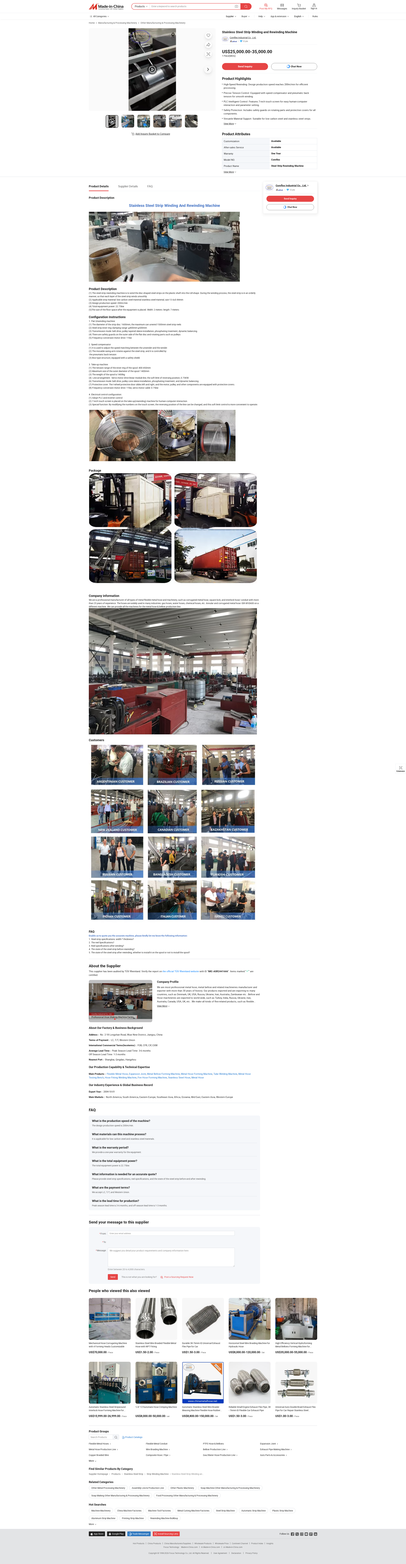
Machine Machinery (101, 1510)
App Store (96, 1533)
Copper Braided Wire (99, 1455)
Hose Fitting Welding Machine (121, 1077)
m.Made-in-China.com (210, 1547)
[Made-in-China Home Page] (106, 6)
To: (104, 1241)
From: (103, 1233)
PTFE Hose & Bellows (213, 1443)
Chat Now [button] (296, 66)
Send (112, 1276)
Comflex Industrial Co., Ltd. (243, 37)
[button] (236, 6)
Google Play (116, 1533)
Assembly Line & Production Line (148, 1487)
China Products (154, 1543)
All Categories (100, 16)
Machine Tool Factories (159, 1510)
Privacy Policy (252, 1553)
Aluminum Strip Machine (103, 1518)
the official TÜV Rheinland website (181, 971)
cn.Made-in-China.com (232, 1547)
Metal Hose (197, 1077)
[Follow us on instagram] (301, 1533)
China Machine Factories (129, 1510)
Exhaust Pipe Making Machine (275, 1449)
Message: (101, 1250)
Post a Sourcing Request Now (176, 1276)
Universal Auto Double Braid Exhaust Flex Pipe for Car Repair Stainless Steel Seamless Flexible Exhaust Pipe (295, 1410)
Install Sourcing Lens (168, 1533)
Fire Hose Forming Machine (152, 1077)
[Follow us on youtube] (306, 1533)
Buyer (244, 16)
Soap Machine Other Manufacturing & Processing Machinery (230, 1487)
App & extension (278, 16)
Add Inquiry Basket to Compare (152, 134)
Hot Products (138, 1543)
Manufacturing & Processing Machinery (117, 22)
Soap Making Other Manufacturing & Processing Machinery (120, 1495)
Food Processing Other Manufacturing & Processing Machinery (187, 1495)
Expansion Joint (137, 1073)
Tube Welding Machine (225, 1073)
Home (92, 22)
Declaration (236, 1553)
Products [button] (140, 6)
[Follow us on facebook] (292, 1533)
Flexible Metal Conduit (156, 1443)
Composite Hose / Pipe (157, 1455)
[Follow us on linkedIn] (315, 1533)
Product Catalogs (133, 1437)
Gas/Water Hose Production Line (219, 1455)
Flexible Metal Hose (117, 1073)
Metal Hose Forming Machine (196, 1073)
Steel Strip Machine (225, 1510)
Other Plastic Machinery (182, 1487)
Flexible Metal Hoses (99, 1443)
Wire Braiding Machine (157, 1449)
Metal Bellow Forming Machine (163, 1073)
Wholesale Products (203, 1543)
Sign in (314, 8)
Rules (315, 16)
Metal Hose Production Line (102, 1449)
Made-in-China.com (189, 1547)
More (91, 1524)
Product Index (257, 1543)
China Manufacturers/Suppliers (177, 1543)
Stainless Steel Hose (179, 1077)
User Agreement (220, 1553)
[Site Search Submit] (246, 6)
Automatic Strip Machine (253, 1510)
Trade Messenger (139, 1533)
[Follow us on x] (297, 1533)
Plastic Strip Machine (282, 1510)
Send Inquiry (245, 66)
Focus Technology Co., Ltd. (181, 1553)
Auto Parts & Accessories (272, 1455)
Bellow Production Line (214, 1449)
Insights (269, 1543)
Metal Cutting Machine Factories (193, 1510)
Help (260, 16)
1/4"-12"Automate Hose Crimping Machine (156, 1406)
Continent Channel (240, 1543)
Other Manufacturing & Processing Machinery (163, 22)
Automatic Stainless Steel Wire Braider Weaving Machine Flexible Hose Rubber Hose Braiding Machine (201, 1410)
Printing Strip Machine (133, 1518)
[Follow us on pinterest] (311, 1533)
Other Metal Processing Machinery (108, 1487)
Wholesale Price (222, 1543)
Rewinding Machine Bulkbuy (164, 1518)
